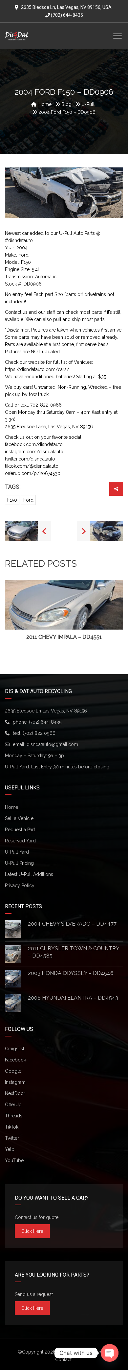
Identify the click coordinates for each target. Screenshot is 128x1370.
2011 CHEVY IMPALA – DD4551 (64, 637)
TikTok (11, 1127)
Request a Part (20, 829)
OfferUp (13, 1104)
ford (28, 500)
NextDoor (15, 1093)
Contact (63, 1359)
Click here (32, 1231)
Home (11, 807)
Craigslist (14, 1048)
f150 (12, 500)
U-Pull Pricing (19, 863)
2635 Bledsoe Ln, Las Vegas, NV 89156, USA (66, 7)
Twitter (12, 1138)
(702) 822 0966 (39, 733)
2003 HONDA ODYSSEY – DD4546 (71, 973)
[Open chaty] (109, 1353)
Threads (13, 1115)
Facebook (15, 1059)
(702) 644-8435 (66, 15)
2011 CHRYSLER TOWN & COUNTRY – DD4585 (73, 952)
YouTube (14, 1160)
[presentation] (14, 610)
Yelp (9, 1149)
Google (13, 1071)
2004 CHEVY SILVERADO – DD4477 (72, 924)
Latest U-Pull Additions (29, 874)
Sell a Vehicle (19, 818)
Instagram (15, 1082)
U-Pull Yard (17, 852)
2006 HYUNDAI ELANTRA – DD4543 (73, 998)
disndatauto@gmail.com (52, 744)
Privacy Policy (19, 885)
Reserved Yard (20, 840)
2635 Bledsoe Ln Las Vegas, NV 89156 (46, 710)
